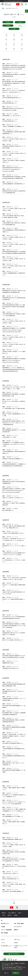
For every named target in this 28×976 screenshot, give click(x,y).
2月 (14, 48)
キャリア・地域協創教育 (6, 929)
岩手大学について (5, 923)
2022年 (14, 28)
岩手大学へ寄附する (14, 953)
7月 (21, 39)
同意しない (6, 973)
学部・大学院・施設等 (19, 923)
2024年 (7, 25)
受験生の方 (4, 912)
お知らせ (3, 939)
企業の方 (19, 912)
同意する (16, 973)
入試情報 (3, 926)
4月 (21, 44)
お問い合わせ (17, 939)
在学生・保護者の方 (12, 912)
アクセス (3, 942)
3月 (6, 48)
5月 (14, 44)
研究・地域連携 (4, 932)
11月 (14, 34)
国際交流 (16, 929)
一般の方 (3, 915)
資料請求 (16, 942)
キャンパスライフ (18, 926)
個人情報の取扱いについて (7, 945)
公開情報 (15, 915)
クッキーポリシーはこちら (16, 969)
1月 (21, 48)
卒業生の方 (9, 915)
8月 (14, 39)
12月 (6, 34)
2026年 (7, 22)
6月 (6, 44)
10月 (22, 34)
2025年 (20, 22)
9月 (6, 39)
